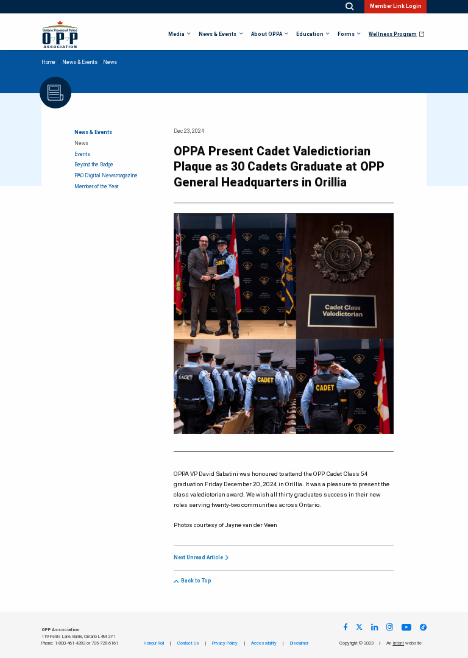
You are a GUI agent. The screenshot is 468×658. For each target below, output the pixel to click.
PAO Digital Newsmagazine (106, 176)
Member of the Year (96, 187)
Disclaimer (299, 643)
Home (48, 62)
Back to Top (196, 581)
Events (82, 154)
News (81, 143)
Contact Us (188, 643)
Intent (398, 643)
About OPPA (266, 34)
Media (176, 34)
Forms (346, 34)
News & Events (217, 34)
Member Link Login (396, 6)
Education (310, 34)
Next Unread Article (198, 558)
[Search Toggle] (349, 7)
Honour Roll (154, 643)
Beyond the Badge (93, 165)
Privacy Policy (225, 643)
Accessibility (264, 643)
